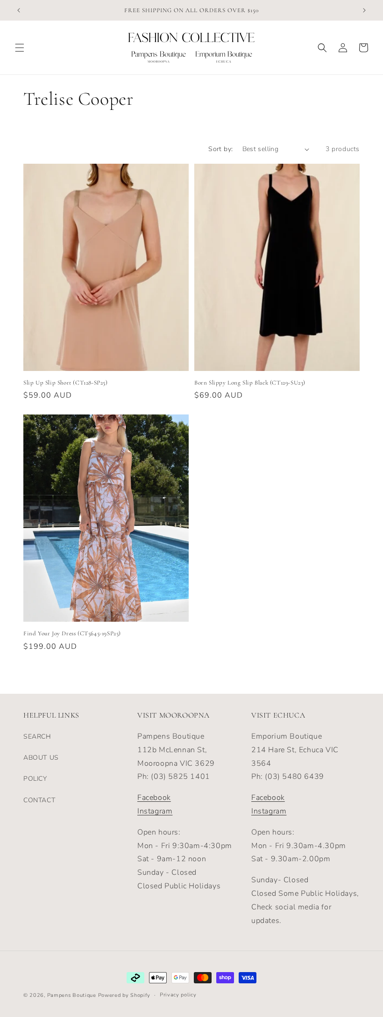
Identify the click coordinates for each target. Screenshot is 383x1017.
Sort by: (220, 149)
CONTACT (39, 800)
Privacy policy (178, 994)
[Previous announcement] (18, 10)
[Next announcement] (364, 10)
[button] (19, 47)
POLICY (35, 778)
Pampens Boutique (71, 995)
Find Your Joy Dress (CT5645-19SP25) (72, 633)
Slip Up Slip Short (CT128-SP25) (65, 382)
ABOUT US (41, 757)
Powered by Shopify (124, 995)
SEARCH (37, 736)
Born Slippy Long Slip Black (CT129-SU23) (249, 382)
